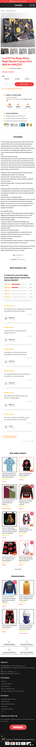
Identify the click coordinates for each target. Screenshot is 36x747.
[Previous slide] (3, 30)
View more (18, 569)
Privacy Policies (5, 686)
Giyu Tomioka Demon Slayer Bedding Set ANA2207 (8, 502)
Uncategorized (10, 11)
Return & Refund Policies (8, 704)
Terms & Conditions (6, 683)
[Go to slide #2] (14, 51)
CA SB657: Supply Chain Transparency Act (12, 691)
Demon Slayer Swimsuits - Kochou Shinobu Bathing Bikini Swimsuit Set (26, 558)
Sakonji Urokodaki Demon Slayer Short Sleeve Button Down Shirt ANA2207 (9, 475)
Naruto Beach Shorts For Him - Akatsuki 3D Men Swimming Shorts (9, 558)
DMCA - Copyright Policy (7, 688)
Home (2, 11)
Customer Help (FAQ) (7, 709)
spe (18, 257)
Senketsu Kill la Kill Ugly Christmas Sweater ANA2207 (25, 502)
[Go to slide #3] (23, 51)
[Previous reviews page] (23, 441)
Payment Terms (5, 701)
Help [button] (33, 744)
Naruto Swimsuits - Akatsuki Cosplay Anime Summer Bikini (25, 529)
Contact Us (4, 706)
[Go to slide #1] (5, 51)
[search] (31, 5)
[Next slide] (32, 30)
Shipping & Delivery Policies (8, 699)
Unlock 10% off (3, 739)
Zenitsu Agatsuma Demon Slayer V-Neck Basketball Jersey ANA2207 (26, 598)
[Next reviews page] (32, 441)
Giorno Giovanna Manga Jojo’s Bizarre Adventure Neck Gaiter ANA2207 (25, 627)
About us (3, 681)
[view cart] (34, 5)
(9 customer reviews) (15, 68)
